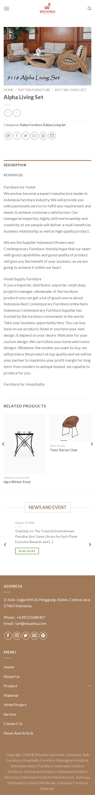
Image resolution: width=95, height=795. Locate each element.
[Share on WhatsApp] (8, 136)
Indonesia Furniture (39, 772)
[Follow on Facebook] (8, 636)
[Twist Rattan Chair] (70, 428)
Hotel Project (15, 704)
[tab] (47, 165)
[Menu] (7, 8)
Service (10, 714)
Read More (27, 550)
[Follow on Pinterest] (43, 636)
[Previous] (3, 454)
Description (15, 165)
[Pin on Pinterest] (43, 136)
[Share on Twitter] (26, 136)
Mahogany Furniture (72, 760)
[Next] (91, 454)
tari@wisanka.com (31, 623)
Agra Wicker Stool (17, 482)
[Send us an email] (34, 636)
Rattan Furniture (34, 90)
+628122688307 (31, 617)
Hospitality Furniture (39, 760)
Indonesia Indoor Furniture (31, 766)
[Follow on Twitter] (26, 636)
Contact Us (13, 723)
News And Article (18, 733)
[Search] (89, 8)
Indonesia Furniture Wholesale (31, 783)
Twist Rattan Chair (63, 450)
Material (11, 695)
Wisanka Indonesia (49, 755)
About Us (12, 676)
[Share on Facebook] (17, 136)
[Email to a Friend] (34, 136)
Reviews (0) (13, 175)
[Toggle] (89, 686)
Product (10, 685)
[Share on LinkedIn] (52, 136)
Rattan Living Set (70, 90)
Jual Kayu (83, 777)
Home (8, 90)
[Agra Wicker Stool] (24, 444)
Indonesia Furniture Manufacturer (47, 777)
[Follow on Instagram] (17, 636)
